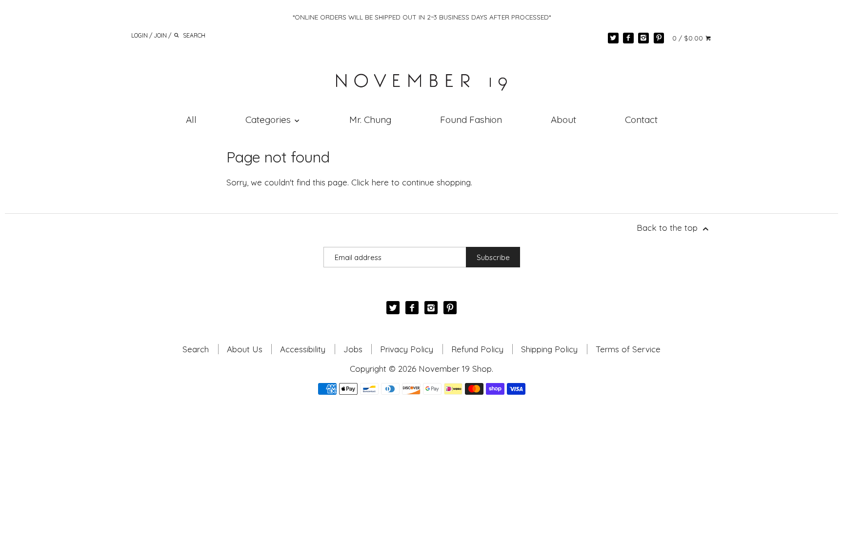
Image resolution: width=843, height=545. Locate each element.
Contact (641, 119)
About (563, 119)
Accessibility (302, 349)
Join (160, 35)
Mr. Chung (370, 119)
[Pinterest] (659, 38)
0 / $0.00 (688, 38)
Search (195, 349)
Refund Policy (477, 349)
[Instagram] (643, 38)
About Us (244, 349)
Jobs (352, 349)
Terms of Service (628, 349)
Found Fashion (471, 119)
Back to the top (668, 227)
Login (139, 35)
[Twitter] (613, 38)
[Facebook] (628, 38)
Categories (269, 119)
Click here (370, 182)
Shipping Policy (549, 349)
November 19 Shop (455, 368)
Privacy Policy (406, 349)
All (191, 119)
